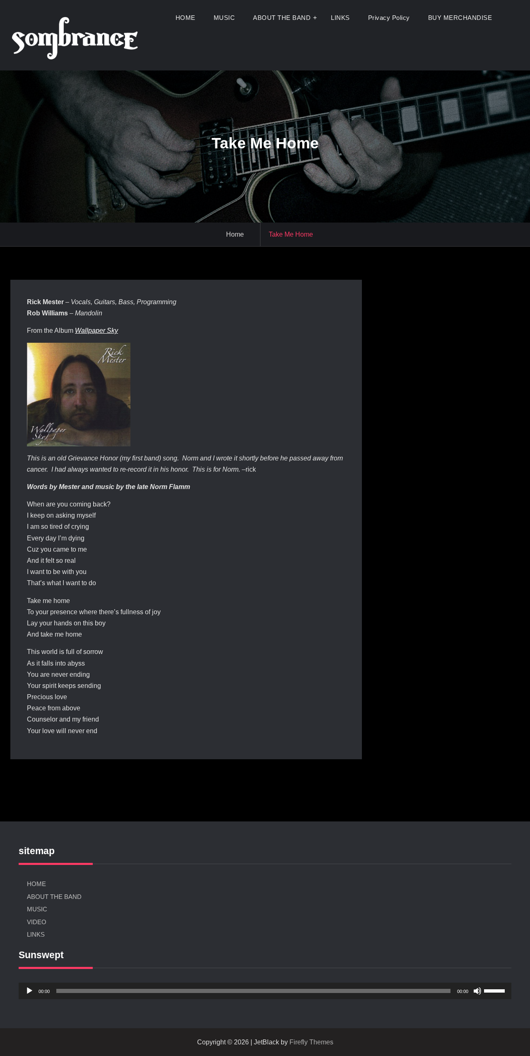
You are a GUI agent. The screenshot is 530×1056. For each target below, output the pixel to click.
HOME (185, 17)
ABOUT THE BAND (282, 17)
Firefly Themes (311, 1042)
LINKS (340, 17)
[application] (265, 991)
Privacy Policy (389, 17)
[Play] (29, 991)
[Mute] (477, 991)
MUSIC (224, 17)
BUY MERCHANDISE (460, 17)
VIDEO (36, 921)
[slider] (495, 990)
